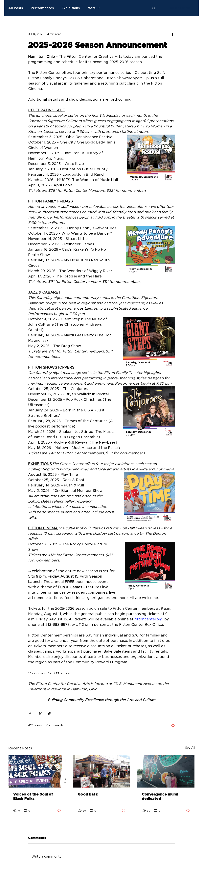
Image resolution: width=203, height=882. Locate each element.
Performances (42, 8)
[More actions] (172, 34)
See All (190, 747)
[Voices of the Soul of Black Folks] (37, 771)
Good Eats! (88, 794)
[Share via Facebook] (30, 713)
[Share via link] (49, 713)
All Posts (15, 8)
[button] (154, 8)
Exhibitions (71, 8)
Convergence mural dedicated (160, 797)
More (92, 8)
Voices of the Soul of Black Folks (33, 797)
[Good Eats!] (101, 771)
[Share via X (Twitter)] (40, 713)
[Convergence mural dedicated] (165, 771)
